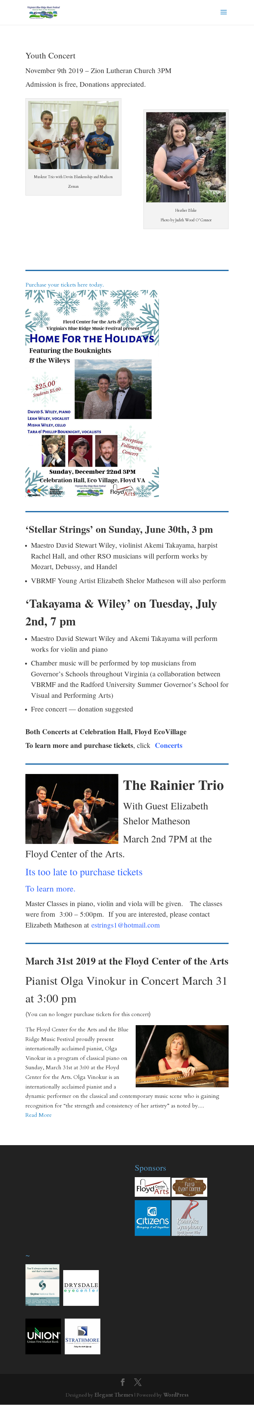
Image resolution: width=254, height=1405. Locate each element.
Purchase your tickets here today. (64, 285)
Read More (38, 1115)
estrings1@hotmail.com (125, 924)
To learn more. (50, 888)
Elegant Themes (113, 1395)
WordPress (176, 1395)
